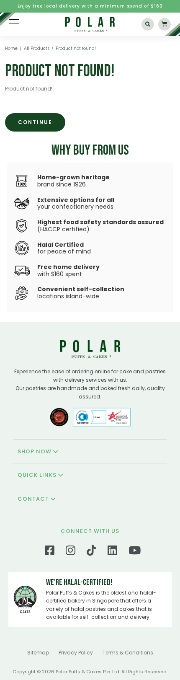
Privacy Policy (76, 652)
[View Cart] (164, 24)
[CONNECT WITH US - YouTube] (135, 552)
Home (11, 48)
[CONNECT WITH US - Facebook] (49, 552)
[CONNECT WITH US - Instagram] (70, 552)
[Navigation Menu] (14, 23)
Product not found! (76, 48)
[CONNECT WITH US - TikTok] (91, 552)
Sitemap (38, 652)
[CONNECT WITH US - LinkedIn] (112, 552)
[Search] (147, 24)
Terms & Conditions (128, 652)
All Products (37, 48)
